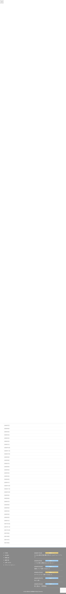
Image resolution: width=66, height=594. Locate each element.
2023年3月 (6, 476)
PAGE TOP (62, 574)
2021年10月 (7, 530)
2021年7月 (6, 539)
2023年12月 (7, 447)
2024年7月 (6, 425)
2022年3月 (6, 514)
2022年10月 (7, 492)
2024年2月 (6, 441)
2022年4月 (6, 511)
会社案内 (7, 555)
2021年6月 (6, 542)
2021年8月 (6, 536)
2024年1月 (6, 444)
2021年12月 (7, 523)
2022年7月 (6, 501)
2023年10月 (7, 454)
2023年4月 (6, 473)
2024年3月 (6, 438)
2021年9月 (6, 533)
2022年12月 (7, 485)
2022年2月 (6, 517)
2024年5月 (6, 431)
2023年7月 (6, 463)
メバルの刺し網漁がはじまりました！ (44, 563)
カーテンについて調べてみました (43, 574)
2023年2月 (6, 479)
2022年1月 (6, 520)
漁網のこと (51, 560)
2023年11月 (7, 450)
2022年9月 (6, 495)
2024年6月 (6, 428)
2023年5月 (6, 469)
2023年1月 (6, 482)
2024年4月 (6, 435)
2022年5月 (6, 508)
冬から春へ (37, 580)
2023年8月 (6, 460)
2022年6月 (6, 504)
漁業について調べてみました (42, 568)
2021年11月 (7, 527)
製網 (6, 557)
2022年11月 (7, 489)
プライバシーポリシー (10, 565)
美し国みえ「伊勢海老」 (41, 586)
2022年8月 (6, 498)
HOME (6, 553)
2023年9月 (6, 457)
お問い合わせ (8, 562)
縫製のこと (51, 553)
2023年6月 (6, 466)
